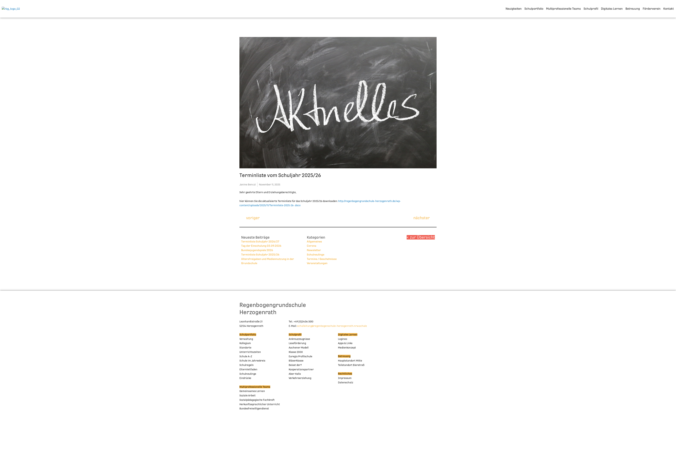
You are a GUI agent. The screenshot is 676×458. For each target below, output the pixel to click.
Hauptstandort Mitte (350, 360)
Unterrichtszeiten (250, 352)
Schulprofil (591, 8)
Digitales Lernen (612, 8)
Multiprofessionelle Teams (563, 8)
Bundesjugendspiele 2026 (257, 250)
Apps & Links (345, 343)
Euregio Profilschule (300, 356)
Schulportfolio (533, 8)
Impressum (345, 378)
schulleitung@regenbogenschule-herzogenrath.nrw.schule (332, 326)
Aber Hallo (295, 373)
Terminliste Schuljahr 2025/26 (260, 254)
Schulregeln (246, 365)
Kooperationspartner (301, 369)
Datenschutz (345, 382)
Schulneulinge (315, 254)
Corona (311, 245)
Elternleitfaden (248, 369)
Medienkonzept (347, 347)
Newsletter (314, 250)
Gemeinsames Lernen (252, 391)
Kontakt (668, 8)
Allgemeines (314, 241)
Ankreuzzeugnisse (299, 339)
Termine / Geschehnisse (322, 258)
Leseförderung (297, 343)
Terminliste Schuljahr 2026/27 (260, 241)
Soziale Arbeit (247, 395)
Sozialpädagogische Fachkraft (257, 399)
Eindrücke (245, 378)
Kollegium (245, 343)
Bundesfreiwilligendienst (254, 408)
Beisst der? (295, 365)
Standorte (245, 347)
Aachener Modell (299, 347)
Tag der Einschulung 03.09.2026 (261, 245)
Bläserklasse (296, 360)
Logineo (342, 339)
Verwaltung (246, 339)
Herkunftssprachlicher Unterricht (259, 404)
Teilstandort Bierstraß (351, 365)
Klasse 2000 (296, 352)
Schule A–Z (245, 356)
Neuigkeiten (514, 8)
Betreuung (632, 8)
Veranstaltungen (317, 263)
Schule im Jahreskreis (252, 360)
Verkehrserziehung (300, 378)
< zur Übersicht (421, 237)
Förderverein (652, 8)
